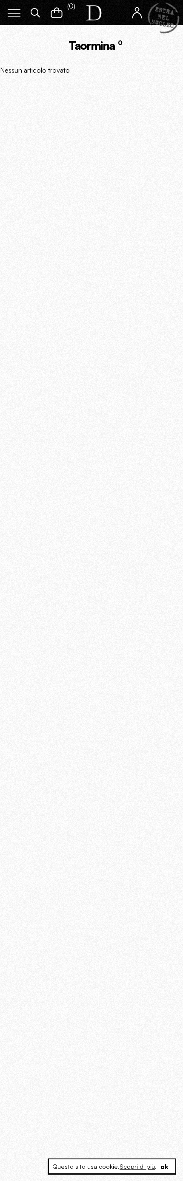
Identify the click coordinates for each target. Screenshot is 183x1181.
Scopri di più (137, 1166)
